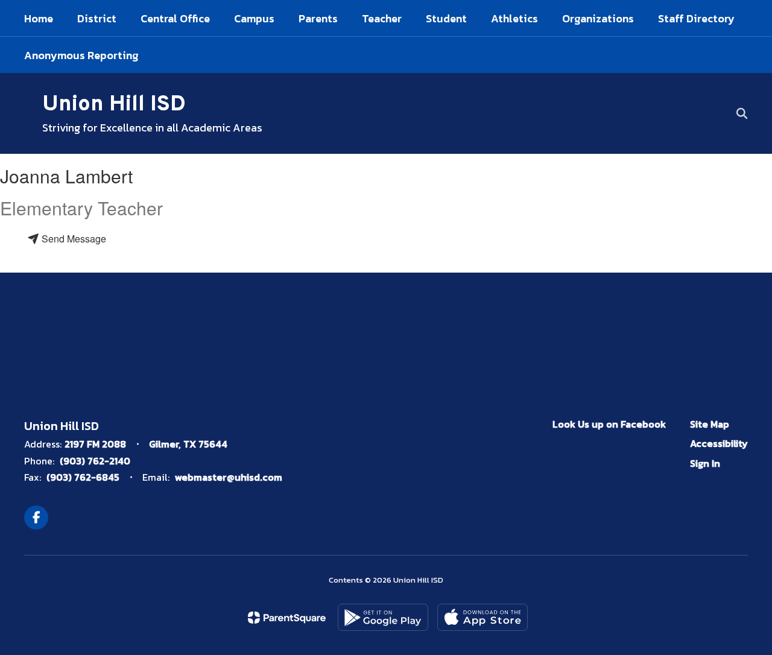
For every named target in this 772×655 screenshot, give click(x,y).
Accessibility (719, 443)
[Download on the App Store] (482, 617)
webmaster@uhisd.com (228, 477)
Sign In (705, 463)
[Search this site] (742, 113)
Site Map (709, 424)
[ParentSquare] (287, 618)
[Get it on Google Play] (383, 617)
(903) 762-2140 (95, 461)
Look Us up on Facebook (609, 424)
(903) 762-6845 (82, 477)
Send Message (72, 238)
